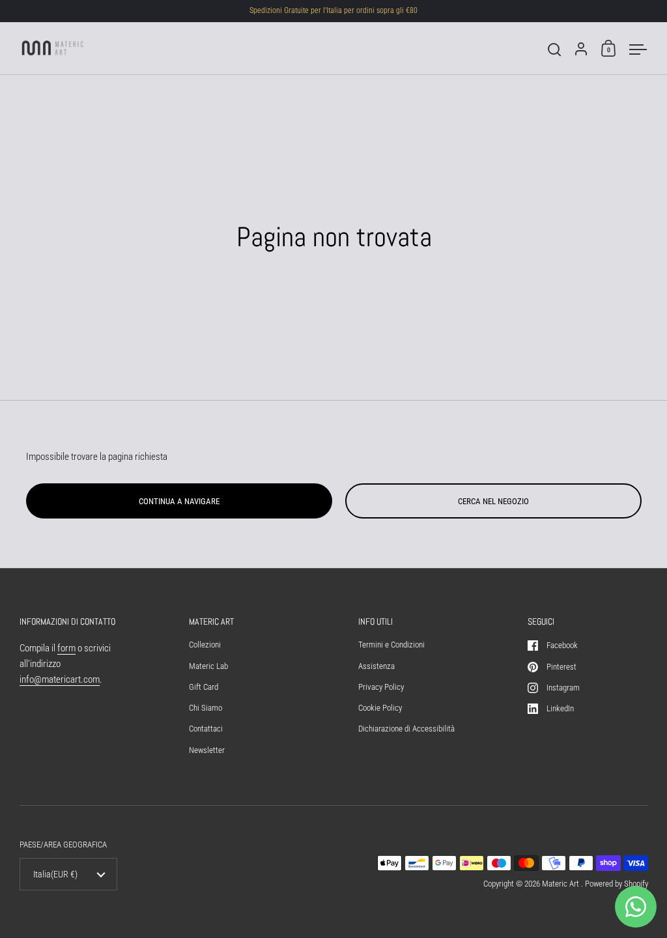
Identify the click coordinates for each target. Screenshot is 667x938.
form (66, 648)
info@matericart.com (60, 679)
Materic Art (561, 883)
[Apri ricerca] (554, 50)
